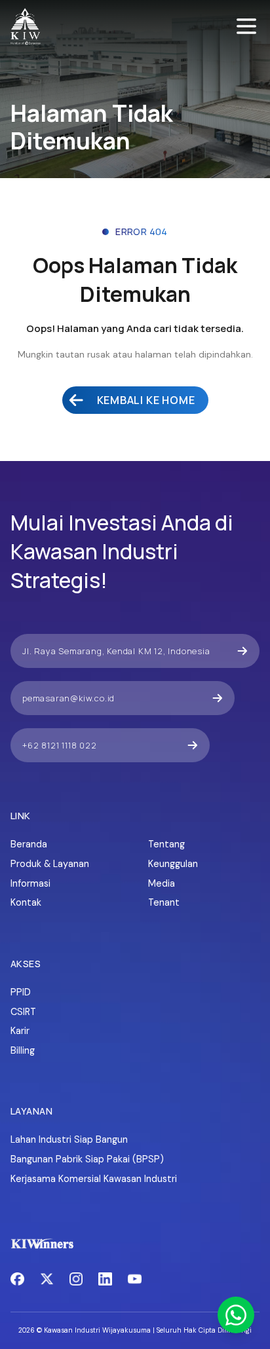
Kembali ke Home (146, 400)
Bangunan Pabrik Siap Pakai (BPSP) (87, 1159)
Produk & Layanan (49, 864)
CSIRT (23, 1012)
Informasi (30, 883)
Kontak (25, 902)
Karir (19, 1031)
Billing (22, 1050)
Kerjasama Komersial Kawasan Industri (93, 1179)
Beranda (28, 844)
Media (161, 883)
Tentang (166, 844)
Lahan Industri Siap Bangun (69, 1139)
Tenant (164, 902)
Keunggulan (173, 864)
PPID (20, 992)
